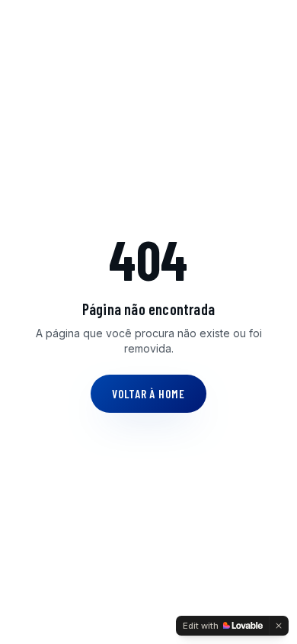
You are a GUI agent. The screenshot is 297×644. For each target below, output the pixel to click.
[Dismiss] (279, 626)
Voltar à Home (148, 394)
